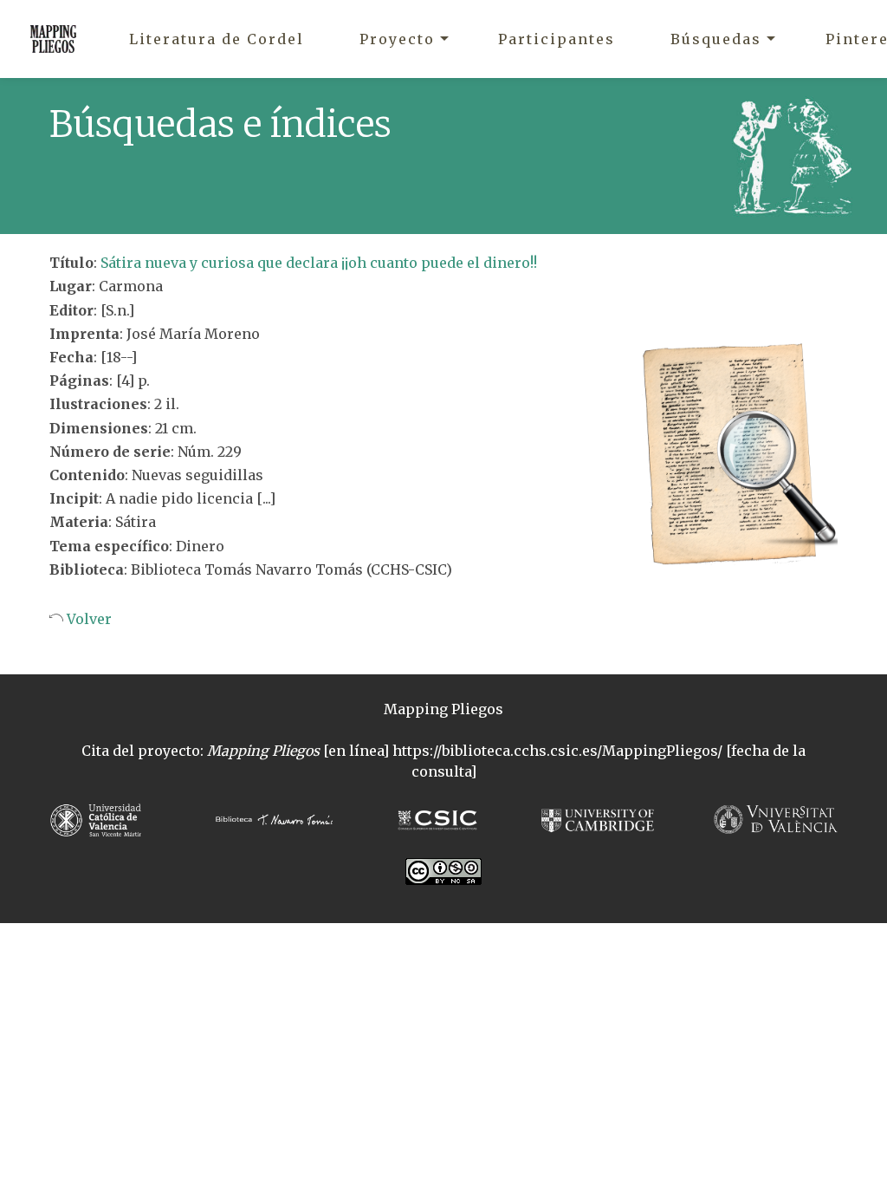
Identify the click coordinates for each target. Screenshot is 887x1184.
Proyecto (397, 39)
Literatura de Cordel (216, 39)
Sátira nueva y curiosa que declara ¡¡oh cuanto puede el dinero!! (318, 262)
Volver (87, 619)
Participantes (556, 39)
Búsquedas (715, 39)
